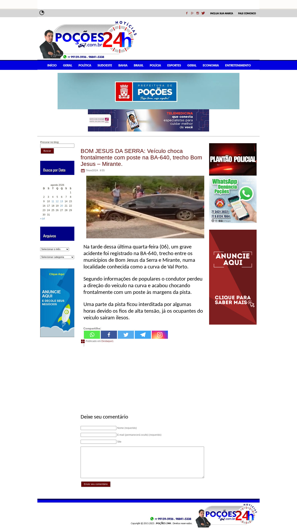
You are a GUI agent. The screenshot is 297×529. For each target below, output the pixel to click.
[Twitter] (126, 335)
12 (57, 201)
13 (61, 201)
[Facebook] (109, 335)
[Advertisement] (141, 378)
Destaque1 (107, 341)
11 (53, 201)
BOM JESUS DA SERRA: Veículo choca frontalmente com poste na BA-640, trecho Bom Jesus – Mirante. (141, 157)
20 (61, 205)
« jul (42, 218)
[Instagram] (160, 335)
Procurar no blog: (49, 142)
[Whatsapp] (92, 335)
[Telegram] (143, 335)
